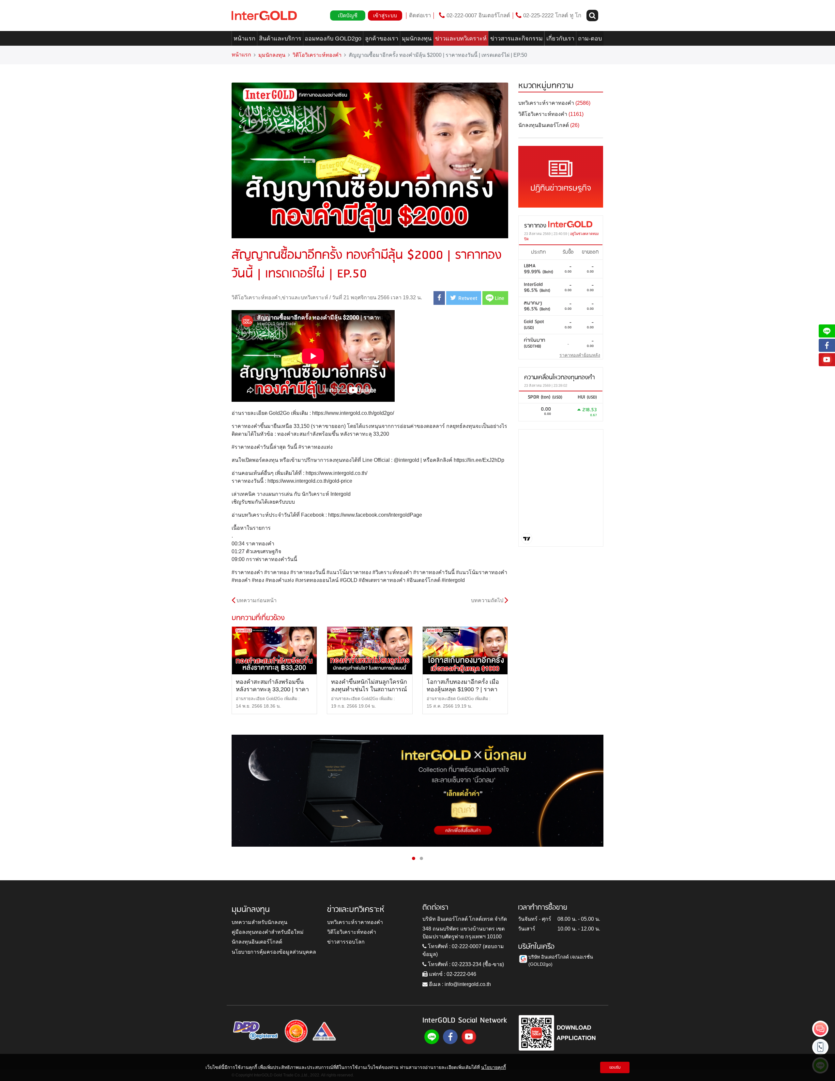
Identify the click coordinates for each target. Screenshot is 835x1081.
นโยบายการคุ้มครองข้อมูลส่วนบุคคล (274, 952)
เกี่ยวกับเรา (560, 38)
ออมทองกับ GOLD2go (333, 38)
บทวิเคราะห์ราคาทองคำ (355, 922)
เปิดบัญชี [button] (347, 15)
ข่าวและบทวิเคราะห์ (461, 38)
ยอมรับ (615, 1067)
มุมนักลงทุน (417, 38)
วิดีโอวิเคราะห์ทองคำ (317, 55)
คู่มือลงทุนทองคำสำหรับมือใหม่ (268, 932)
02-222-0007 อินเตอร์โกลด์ (477, 15)
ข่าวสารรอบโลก (346, 942)
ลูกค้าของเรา (381, 38)
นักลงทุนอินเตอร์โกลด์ (257, 942)
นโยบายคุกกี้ (493, 1067)
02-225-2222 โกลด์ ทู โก (551, 15)
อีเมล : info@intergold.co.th (459, 984)
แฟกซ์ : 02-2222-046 (452, 974)
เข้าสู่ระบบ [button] (385, 15)
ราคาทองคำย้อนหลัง (579, 355)
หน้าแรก (244, 38)
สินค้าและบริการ (280, 38)
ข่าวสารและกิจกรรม (516, 38)
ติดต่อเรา (420, 15)
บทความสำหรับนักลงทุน (259, 922)
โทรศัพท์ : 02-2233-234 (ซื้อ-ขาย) (465, 964)
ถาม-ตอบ (590, 38)
